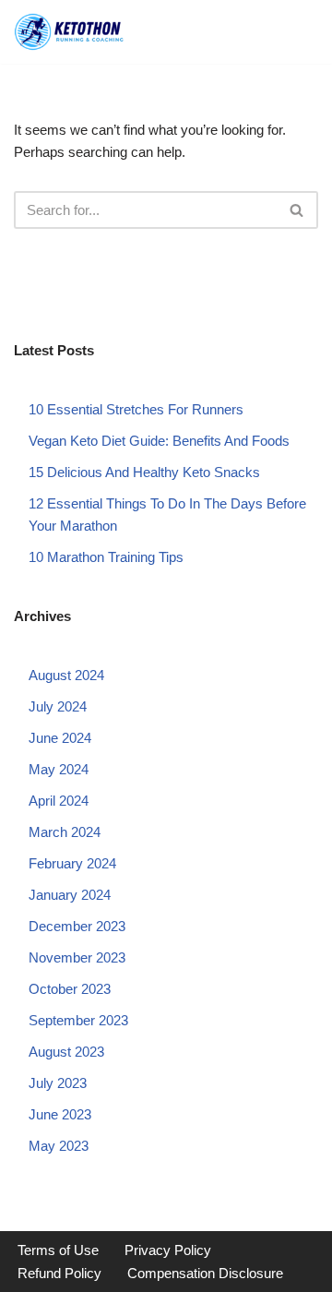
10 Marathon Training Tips (106, 557)
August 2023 (66, 1051)
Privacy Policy (168, 1250)
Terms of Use (58, 1250)
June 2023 (60, 1114)
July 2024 (58, 706)
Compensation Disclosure (205, 1273)
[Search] (297, 210)
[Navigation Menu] (299, 31)
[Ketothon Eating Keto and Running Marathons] (69, 32)
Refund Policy (59, 1273)
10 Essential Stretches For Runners (136, 409)
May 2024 (59, 769)
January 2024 (70, 895)
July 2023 (58, 1083)
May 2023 (59, 1146)
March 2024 (65, 832)
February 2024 (72, 863)
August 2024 (66, 675)
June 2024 (60, 738)
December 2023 (77, 926)
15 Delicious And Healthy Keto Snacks (144, 472)
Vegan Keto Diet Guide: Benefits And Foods (159, 441)
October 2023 (70, 989)
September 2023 (78, 1020)
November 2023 (77, 957)
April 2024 (59, 800)
